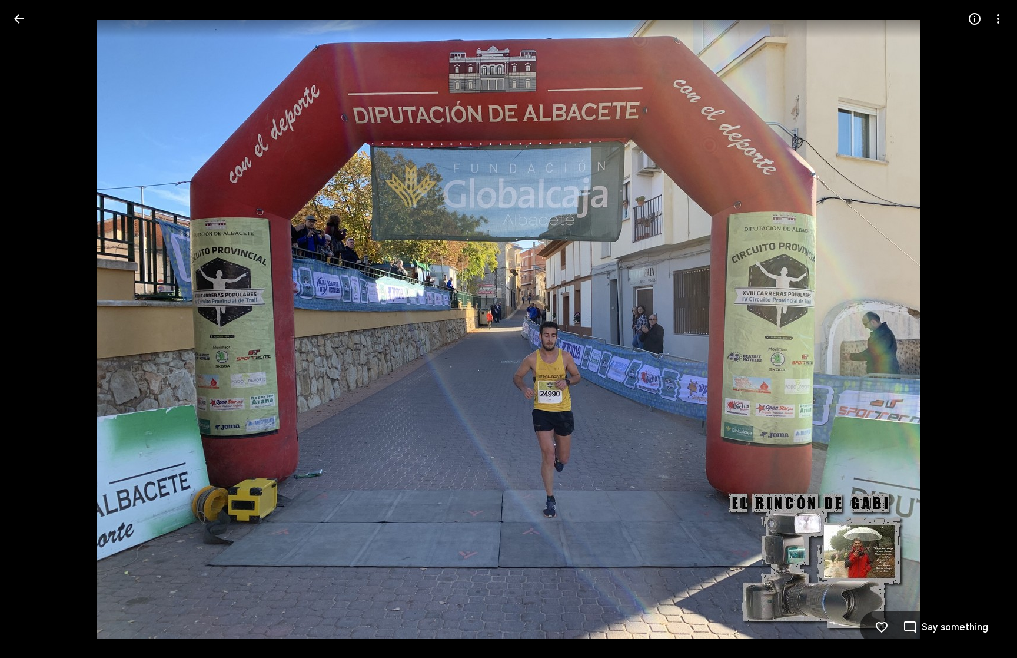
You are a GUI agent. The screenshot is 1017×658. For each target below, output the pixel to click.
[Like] (882, 627)
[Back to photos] (19, 19)
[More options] (998, 19)
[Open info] (974, 19)
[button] (32, 329)
